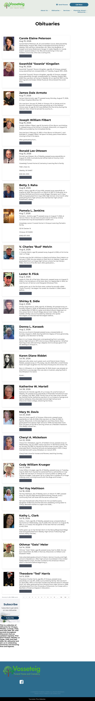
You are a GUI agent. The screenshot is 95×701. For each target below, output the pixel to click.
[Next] (68, 597)
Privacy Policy (39, 693)
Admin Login (56, 693)
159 (61, 597)
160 (65, 597)
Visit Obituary (25, 56)
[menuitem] (45, 10)
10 (54, 597)
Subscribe (10, 618)
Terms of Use (48, 693)
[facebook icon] (21, 682)
